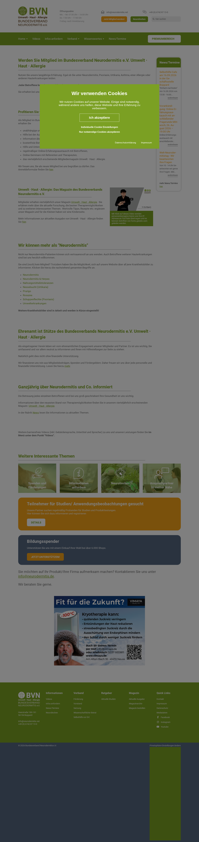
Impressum (146, 142)
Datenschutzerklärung (125, 142)
